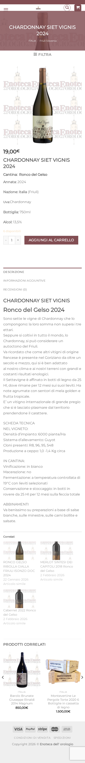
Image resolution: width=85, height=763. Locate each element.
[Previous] (3, 686)
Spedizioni (62, 737)
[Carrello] (77, 7)
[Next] (82, 686)
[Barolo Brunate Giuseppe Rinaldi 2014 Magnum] (21, 669)
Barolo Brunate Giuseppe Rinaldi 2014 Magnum (22, 699)
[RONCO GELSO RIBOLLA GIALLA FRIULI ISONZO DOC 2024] (19, 550)
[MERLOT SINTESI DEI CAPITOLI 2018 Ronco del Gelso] (56, 550)
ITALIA (32, 40)
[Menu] (5, 9)
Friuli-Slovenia (48, 40)
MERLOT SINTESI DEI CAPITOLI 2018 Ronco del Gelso (56, 566)
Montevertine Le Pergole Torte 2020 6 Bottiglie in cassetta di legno (63, 701)
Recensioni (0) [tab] (15, 289)
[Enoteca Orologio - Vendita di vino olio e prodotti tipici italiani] (38, 7)
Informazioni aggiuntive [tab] (24, 280)
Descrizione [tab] (13, 272)
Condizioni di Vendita (32, 737)
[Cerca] (67, 7)
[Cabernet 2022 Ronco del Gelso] (19, 598)
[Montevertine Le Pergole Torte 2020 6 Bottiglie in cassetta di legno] (63, 669)
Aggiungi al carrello (51, 240)
